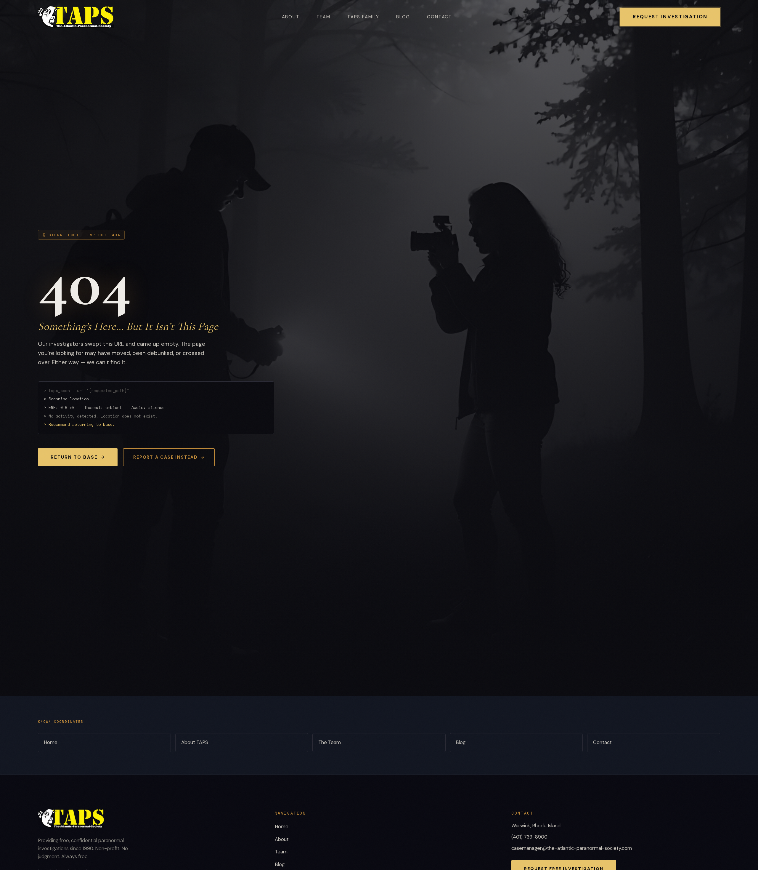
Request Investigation (670, 17)
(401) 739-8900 (529, 837)
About (291, 17)
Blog (403, 17)
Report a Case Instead (165, 457)
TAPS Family (363, 17)
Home (50, 742)
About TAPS (194, 742)
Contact (439, 17)
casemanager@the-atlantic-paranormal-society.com (571, 848)
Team (323, 17)
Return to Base (74, 457)
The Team (329, 742)
